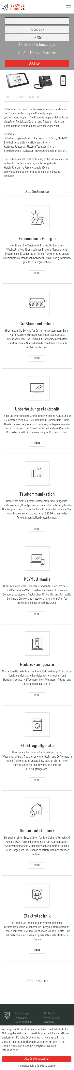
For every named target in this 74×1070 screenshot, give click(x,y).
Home (7, 97)
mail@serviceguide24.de (35, 167)
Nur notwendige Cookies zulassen (37, 1065)
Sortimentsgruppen (27, 97)
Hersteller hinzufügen (39, 45)
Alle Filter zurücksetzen (39, 53)
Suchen (34, 63)
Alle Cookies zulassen (36, 1058)
